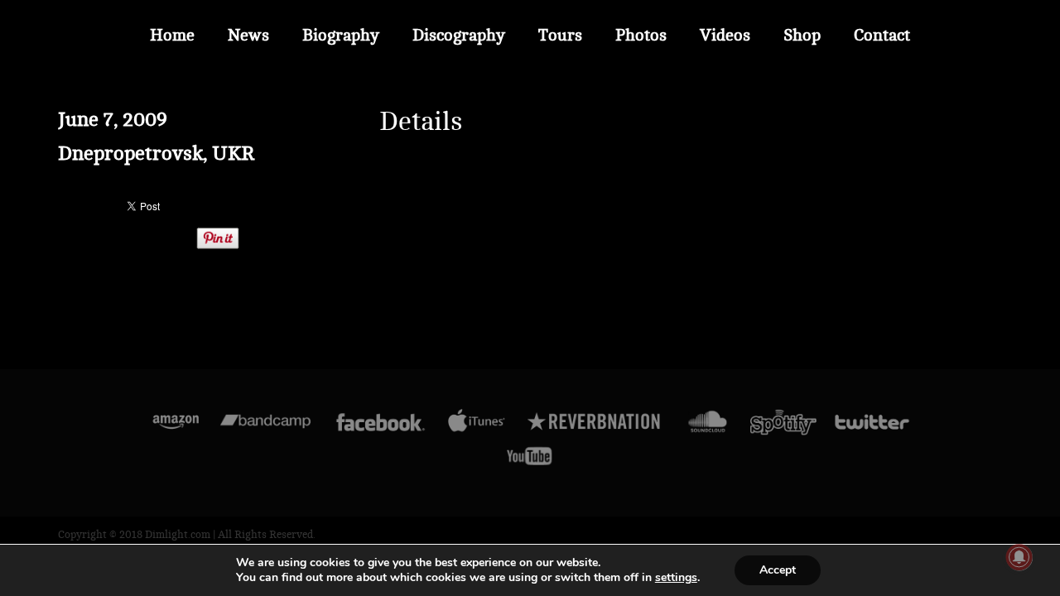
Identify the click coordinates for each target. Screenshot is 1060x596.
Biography (340, 35)
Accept (777, 570)
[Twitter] (871, 426)
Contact (882, 35)
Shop (802, 35)
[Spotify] (783, 426)
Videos (725, 35)
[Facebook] (380, 426)
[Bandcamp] (265, 426)
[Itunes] (477, 426)
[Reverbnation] (595, 426)
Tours (560, 35)
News (248, 35)
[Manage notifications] (1019, 557)
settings (676, 577)
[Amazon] (176, 426)
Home (172, 35)
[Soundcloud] (707, 426)
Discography (458, 35)
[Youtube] (530, 460)
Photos (641, 35)
